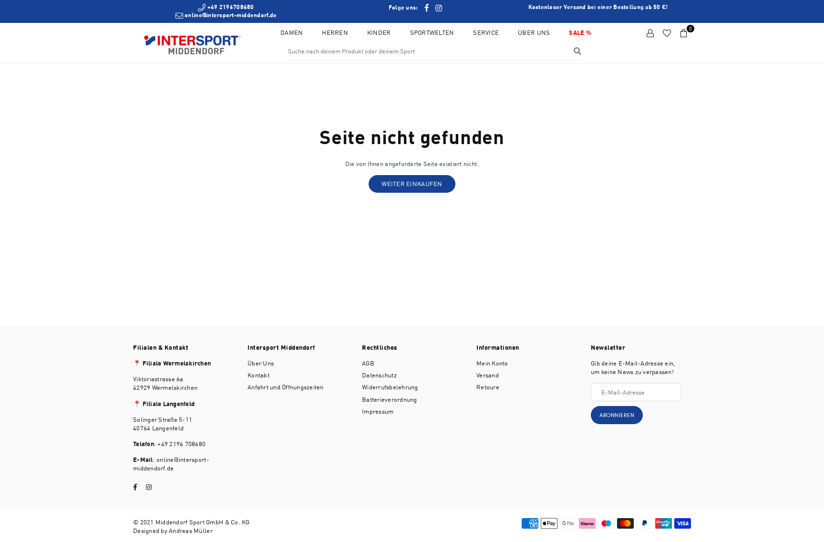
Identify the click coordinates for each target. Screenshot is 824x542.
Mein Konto (492, 363)
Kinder (379, 32)
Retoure (487, 387)
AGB (368, 363)
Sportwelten (432, 32)
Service (486, 32)
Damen (291, 32)
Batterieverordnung (389, 399)
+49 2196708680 (230, 6)
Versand (487, 375)
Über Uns (534, 32)
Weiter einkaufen (411, 184)
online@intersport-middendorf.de (230, 15)
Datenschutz (379, 375)
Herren (335, 32)
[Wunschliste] (667, 33)
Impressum (377, 411)
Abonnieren (616, 415)
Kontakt (258, 375)
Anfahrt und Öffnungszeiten (285, 387)
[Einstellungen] (650, 33)
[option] (226, 11)
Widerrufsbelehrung (390, 387)
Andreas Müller (191, 530)
